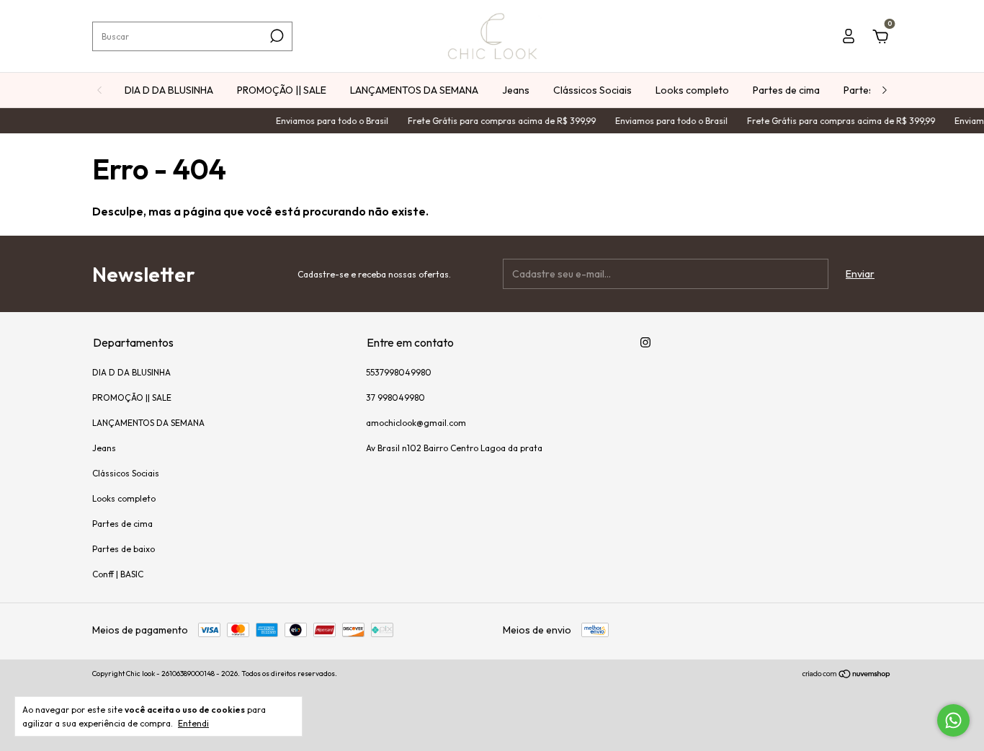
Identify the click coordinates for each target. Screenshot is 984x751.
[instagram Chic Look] (645, 342)
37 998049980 (395, 397)
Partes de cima (786, 90)
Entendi (193, 723)
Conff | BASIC (117, 574)
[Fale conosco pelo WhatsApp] (953, 720)
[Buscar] (275, 36)
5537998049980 (398, 372)
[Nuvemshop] (847, 675)
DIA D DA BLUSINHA (169, 90)
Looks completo (692, 90)
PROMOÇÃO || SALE (281, 90)
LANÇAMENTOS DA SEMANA (414, 90)
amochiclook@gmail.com (416, 422)
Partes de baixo (123, 548)
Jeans (515, 90)
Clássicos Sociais (592, 90)
